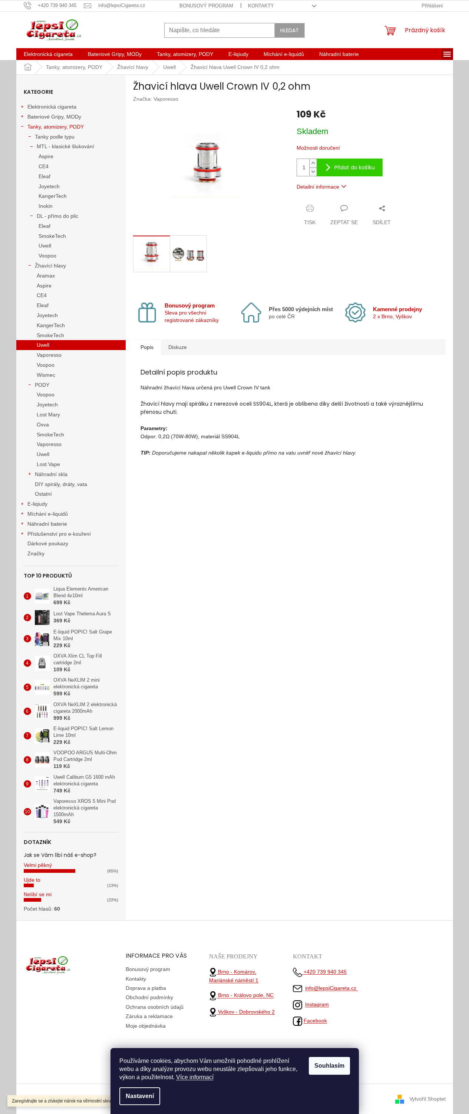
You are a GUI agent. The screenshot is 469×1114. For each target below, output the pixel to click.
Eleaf (44, 176)
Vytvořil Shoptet (427, 1098)
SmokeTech (52, 236)
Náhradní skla (51, 474)
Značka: (155, 99)
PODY (42, 385)
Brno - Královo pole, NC (245, 995)
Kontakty (261, 6)
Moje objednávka (146, 1026)
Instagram (317, 1004)
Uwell (45, 246)
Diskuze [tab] (177, 347)
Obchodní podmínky (149, 997)
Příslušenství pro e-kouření (59, 534)
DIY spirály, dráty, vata (61, 484)
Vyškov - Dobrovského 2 (246, 1012)
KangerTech (53, 196)
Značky (35, 553)
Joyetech (49, 186)
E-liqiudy (37, 504)
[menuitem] (48, 54)
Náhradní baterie (47, 524)
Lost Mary (48, 415)
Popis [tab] (147, 347)
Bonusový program (206, 6)
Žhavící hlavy (50, 266)
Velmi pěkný (38, 865)
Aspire (46, 156)
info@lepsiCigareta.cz (331, 988)
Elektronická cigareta (51, 107)
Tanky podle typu (55, 137)
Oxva (43, 425)
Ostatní (43, 494)
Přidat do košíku (354, 167)
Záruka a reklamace (149, 1016)
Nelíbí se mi (38, 894)
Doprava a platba (146, 988)
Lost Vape (48, 464)
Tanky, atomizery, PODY (55, 127)
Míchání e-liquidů (47, 514)
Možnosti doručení (318, 148)
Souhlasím (329, 1066)
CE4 (44, 166)
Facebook (315, 1021)
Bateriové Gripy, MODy (54, 117)
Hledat (289, 30)
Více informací (195, 1077)
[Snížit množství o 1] (313, 171)
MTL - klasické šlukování (65, 146)
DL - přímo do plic (57, 216)
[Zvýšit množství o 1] (313, 163)
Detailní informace (318, 187)
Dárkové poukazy (47, 543)
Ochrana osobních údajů (155, 1007)
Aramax (46, 276)
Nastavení (140, 1096)
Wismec (46, 375)
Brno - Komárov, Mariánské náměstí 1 (233, 976)
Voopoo (47, 256)
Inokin (46, 206)
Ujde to (32, 880)
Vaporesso (49, 355)
